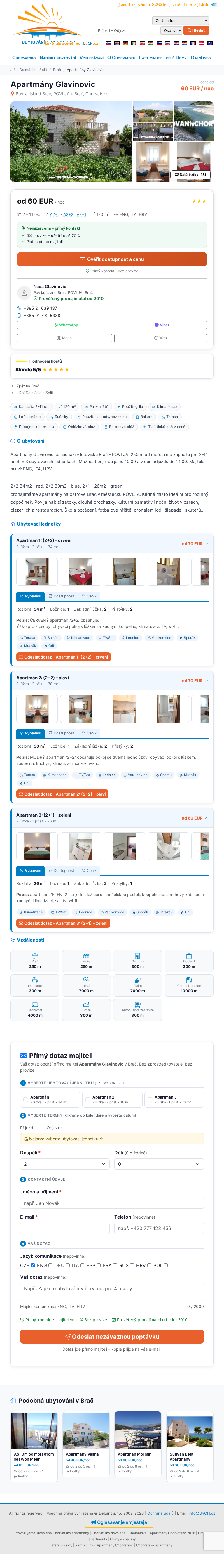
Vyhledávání (92, 57)
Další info (201, 57)
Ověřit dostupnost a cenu (115, 259)
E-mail (29, 1217)
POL (158, 1265)
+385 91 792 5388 (42, 315)
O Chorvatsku (121, 57)
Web (163, 338)
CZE (25, 1265)
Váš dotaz (43, 1277)
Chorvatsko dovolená (109, 1533)
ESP (92, 1265)
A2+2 (55, 214)
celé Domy (176, 57)
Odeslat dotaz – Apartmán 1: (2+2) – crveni (66, 656)
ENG (42, 1265)
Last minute (150, 57)
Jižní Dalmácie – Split (28, 69)
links (91, 1545)
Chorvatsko (24, 57)
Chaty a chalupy (123, 1539)
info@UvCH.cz (202, 1513)
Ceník (92, 596)
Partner (81, 1545)
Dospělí (30, 1152)
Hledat (198, 30)
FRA (108, 1265)
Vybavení (33, 596)
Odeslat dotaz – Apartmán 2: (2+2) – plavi (65, 793)
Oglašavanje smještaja (122, 1522)
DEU (60, 1265)
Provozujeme (25, 1533)
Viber (164, 325)
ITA (76, 1265)
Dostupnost (64, 596)
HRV (141, 1265)
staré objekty (62, 1545)
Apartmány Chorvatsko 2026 (172, 1533)
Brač (57, 69)
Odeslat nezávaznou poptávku (115, 1336)
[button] (112, 366)
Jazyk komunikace (52, 1256)
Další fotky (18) (193, 174)
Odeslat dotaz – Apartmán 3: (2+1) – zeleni (66, 923)
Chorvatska (138, 1533)
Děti (130, 1152)
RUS (124, 1265)
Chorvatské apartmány (154, 1545)
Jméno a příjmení (41, 1192)
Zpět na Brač (28, 386)
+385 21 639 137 (40, 308)
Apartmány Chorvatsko (115, 1545)
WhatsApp (68, 325)
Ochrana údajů (160, 1513)
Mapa (67, 338)
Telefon (134, 1217)
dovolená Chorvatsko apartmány (63, 1533)
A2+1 (81, 214)
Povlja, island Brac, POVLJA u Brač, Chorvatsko (62, 93)
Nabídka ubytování (58, 57)
